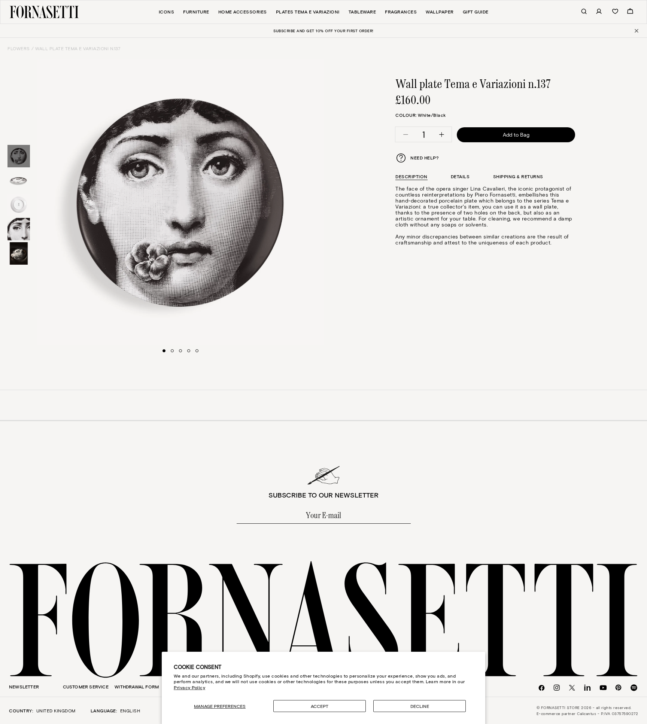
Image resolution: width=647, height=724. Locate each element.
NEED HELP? (424, 157)
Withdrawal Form (137, 686)
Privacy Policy (189, 687)
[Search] (579, 11)
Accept (319, 706)
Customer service (86, 686)
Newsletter (24, 686)
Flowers (18, 48)
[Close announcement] (636, 31)
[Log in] (594, 11)
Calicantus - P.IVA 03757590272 (607, 713)
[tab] (411, 176)
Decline (419, 706)
